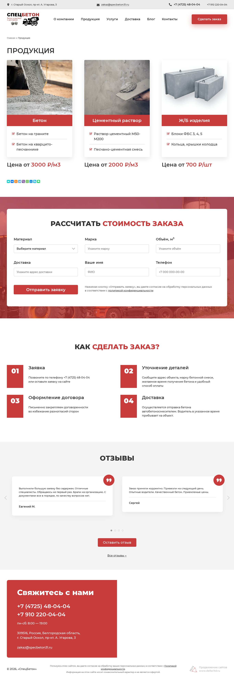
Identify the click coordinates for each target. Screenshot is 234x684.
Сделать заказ (209, 19)
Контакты (169, 19)
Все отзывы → (117, 555)
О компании (64, 19)
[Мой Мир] (31, 181)
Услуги (112, 19)
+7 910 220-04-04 (217, 4)
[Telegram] (19, 181)
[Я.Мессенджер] (8, 181)
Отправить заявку (45, 289)
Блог (151, 19)
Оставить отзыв (117, 542)
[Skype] (34, 181)
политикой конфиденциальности (130, 290)
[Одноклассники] (15, 181)
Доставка (132, 19)
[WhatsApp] (27, 181)
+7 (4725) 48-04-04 (187, 4)
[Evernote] (38, 181)
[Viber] (23, 181)
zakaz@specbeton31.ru (115, 4)
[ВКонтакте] (12, 181)
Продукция (90, 19)
